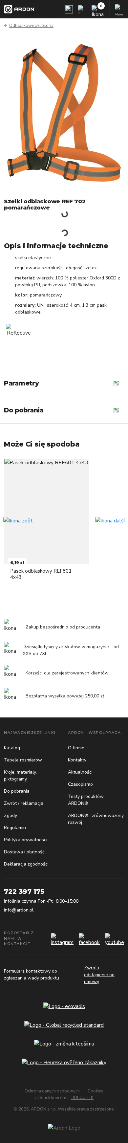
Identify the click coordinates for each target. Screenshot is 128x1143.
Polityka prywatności (25, 840)
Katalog (12, 748)
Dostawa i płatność (24, 852)
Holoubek (82, 1098)
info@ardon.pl (18, 910)
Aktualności (80, 772)
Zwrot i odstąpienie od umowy (99, 975)
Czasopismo (80, 784)
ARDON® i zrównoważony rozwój (96, 818)
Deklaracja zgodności (26, 864)
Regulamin (15, 827)
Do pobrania (17, 791)
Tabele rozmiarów (23, 760)
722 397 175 (24, 891)
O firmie (76, 748)
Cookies (95, 1091)
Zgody (10, 815)
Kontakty (77, 760)
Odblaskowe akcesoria (31, 26)
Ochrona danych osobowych (52, 1091)
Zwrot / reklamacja (23, 803)
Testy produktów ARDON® (86, 799)
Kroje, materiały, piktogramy (20, 775)
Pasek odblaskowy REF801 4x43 (41, 574)
